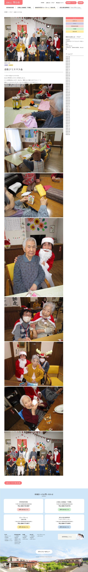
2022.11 (68, 126)
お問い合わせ (17, 543)
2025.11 (68, 71)
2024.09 (68, 92)
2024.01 (68, 105)
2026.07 (68, 58)
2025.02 (68, 84)
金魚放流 (68, 39)
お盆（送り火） (69, 45)
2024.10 (68, 91)
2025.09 (68, 74)
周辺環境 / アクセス (71, 2)
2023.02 (68, 122)
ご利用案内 (17, 536)
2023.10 (68, 109)
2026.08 (68, 57)
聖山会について (60, 2)
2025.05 (68, 80)
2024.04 (68, 100)
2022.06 (68, 134)
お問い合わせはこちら (23, 509)
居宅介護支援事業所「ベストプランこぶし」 (71, 7)
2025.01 (68, 86)
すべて (74, 18)
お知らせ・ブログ (50, 2)
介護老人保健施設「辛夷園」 (24, 7)
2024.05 (68, 98)
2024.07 (68, 95)
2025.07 (68, 77)
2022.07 (68, 133)
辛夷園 (74, 28)
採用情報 (81, 2)
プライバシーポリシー (44, 551)
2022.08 (68, 131)
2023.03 (68, 120)
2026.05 (68, 61)
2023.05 (68, 117)
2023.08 (68, 112)
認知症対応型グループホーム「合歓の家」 (45, 7)
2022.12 (68, 125)
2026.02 (68, 66)
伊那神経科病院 (10, 7)
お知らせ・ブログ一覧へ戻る (12, 482)
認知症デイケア (18, 540)
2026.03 (68, 64)
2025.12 (68, 69)
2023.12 (68, 106)
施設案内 (16, 537)
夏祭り (67, 44)
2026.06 (68, 60)
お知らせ (75, 20)
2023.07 (68, 114)
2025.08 (68, 75)
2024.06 (68, 97)
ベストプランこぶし (41, 534)
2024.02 (68, 103)
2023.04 (68, 119)
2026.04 (68, 63)
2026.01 (68, 67)
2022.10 (68, 128)
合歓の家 (10, 65)
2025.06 (68, 78)
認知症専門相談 (18, 542)
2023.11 (68, 108)
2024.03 (68, 102)
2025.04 (68, 81)
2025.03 (68, 83)
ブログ (10, 12)
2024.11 (68, 89)
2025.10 (68, 72)
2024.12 (68, 88)
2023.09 (68, 111)
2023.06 (68, 116)
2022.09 (68, 130)
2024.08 (68, 94)
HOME (42, 2)
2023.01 (68, 123)
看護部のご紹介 (18, 539)
